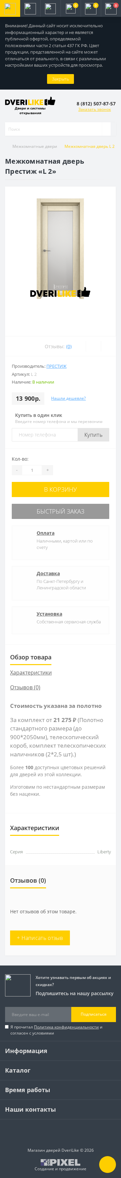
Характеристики (31, 672)
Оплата (45, 533)
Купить (93, 434)
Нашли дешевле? (68, 398)
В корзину (60, 489)
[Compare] (108, 346)
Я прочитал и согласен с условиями (56, 1030)
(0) (69, 346)
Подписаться (94, 1014)
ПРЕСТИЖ (56, 366)
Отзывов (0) (25, 687)
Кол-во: (20, 459)
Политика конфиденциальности (66, 1027)
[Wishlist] (93, 346)
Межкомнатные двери (34, 146)
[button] (50, 8)
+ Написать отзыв (40, 938)
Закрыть (60, 79)
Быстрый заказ (60, 511)
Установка (49, 614)
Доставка (48, 573)
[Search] (106, 129)
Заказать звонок (94, 109)
